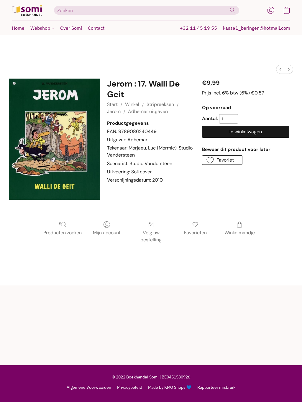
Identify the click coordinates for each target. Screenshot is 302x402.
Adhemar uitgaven (148, 111)
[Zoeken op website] (232, 10)
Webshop (40, 28)
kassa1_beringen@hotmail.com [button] (256, 28)
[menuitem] (280, 69)
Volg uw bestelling (151, 236)
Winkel (132, 104)
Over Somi (71, 28)
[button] (27, 10)
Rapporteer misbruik (216, 387)
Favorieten (195, 233)
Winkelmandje (239, 233)
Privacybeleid (129, 387)
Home (18, 28)
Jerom (114, 111)
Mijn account (107, 233)
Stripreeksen (160, 104)
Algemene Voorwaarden (89, 387)
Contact (96, 28)
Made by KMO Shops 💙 (169, 387)
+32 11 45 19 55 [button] (198, 28)
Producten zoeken (62, 233)
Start (112, 104)
